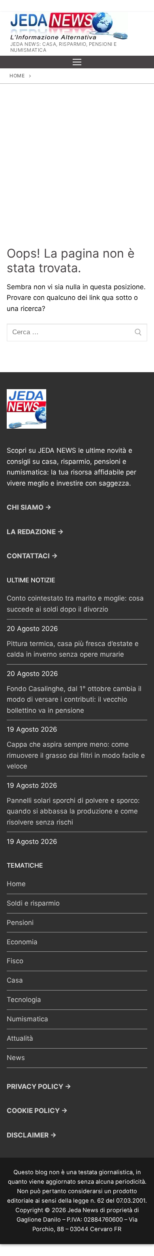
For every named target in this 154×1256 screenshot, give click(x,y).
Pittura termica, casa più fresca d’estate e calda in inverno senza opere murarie (73, 649)
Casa (15, 980)
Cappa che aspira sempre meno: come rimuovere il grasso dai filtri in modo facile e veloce (76, 755)
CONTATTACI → (32, 556)
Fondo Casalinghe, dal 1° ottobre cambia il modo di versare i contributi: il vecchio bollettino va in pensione (74, 699)
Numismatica (27, 1019)
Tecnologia (24, 1000)
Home (16, 76)
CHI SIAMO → (29, 507)
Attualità (20, 1038)
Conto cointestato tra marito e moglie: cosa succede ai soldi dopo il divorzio (75, 603)
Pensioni (20, 922)
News (16, 1058)
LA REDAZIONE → (35, 532)
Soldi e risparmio (33, 903)
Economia (22, 942)
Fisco (15, 961)
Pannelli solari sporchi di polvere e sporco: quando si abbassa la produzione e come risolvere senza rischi (73, 811)
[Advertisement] (77, 165)
